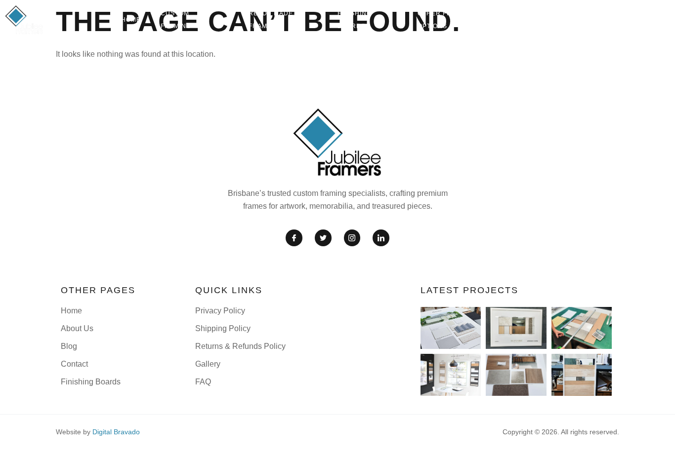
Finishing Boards (355, 20)
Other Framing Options (445, 20)
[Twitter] (323, 237)
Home (131, 19)
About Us (579, 20)
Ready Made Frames (271, 20)
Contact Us (646, 20)
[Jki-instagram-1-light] (352, 237)
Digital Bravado (116, 432)
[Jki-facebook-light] (294, 237)
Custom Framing (176, 20)
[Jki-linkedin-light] (381, 237)
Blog (539, 19)
